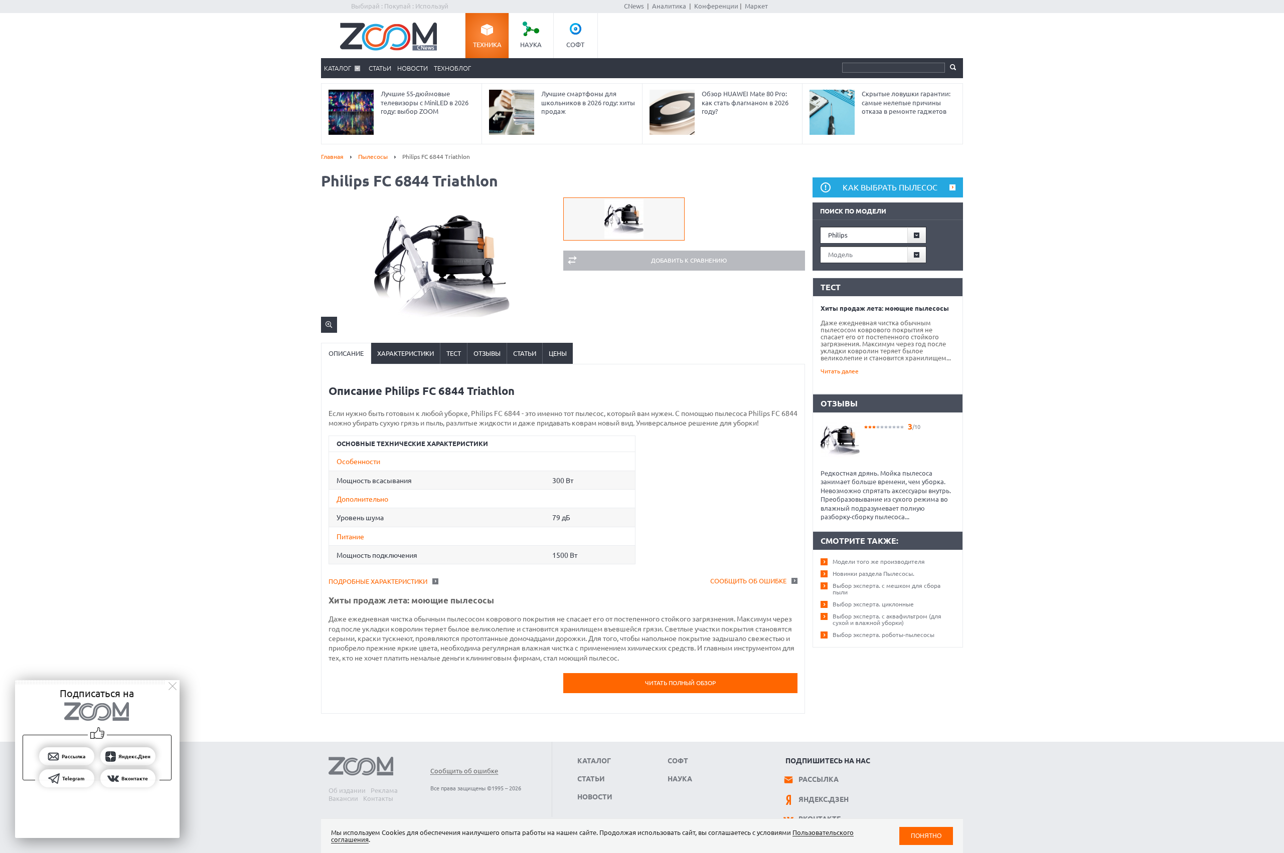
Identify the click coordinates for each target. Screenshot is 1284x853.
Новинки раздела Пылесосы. (873, 573)
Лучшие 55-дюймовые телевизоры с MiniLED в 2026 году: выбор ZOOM (424, 102)
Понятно (926, 835)
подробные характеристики (378, 581)
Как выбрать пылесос (890, 187)
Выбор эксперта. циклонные (873, 604)
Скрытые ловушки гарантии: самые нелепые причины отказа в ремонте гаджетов (906, 102)
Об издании (347, 790)
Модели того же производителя (879, 561)
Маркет (756, 6)
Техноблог (452, 68)
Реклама (384, 790)
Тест (453, 353)
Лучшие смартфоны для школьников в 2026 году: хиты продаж (588, 102)
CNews (634, 6)
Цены (558, 353)
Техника (487, 44)
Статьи (380, 68)
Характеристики (405, 353)
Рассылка (818, 779)
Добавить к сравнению (689, 260)
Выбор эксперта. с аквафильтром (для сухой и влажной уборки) (887, 619)
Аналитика (669, 6)
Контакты (378, 798)
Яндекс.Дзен (823, 799)
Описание (346, 353)
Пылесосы (373, 156)
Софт (575, 44)
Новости (412, 68)
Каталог (337, 68)
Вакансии (343, 798)
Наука (531, 44)
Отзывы (487, 353)
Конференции (716, 6)
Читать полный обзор (680, 683)
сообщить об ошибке (748, 580)
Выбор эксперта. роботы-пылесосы (883, 634)
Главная (332, 156)
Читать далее (840, 371)
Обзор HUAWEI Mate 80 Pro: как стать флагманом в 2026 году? (745, 102)
